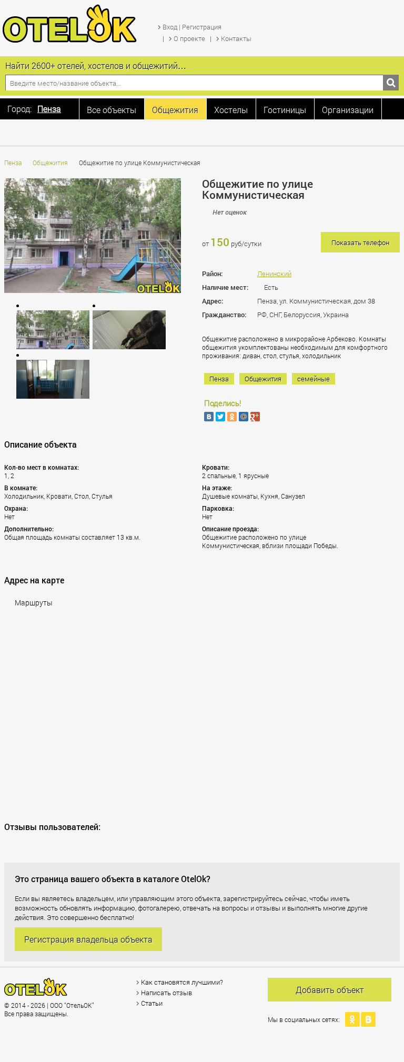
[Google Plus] (255, 416)
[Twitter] (220, 416)
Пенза (13, 162)
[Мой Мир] (243, 416)
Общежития (50, 162)
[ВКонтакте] (209, 416)
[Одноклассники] (232, 416)
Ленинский (274, 273)
